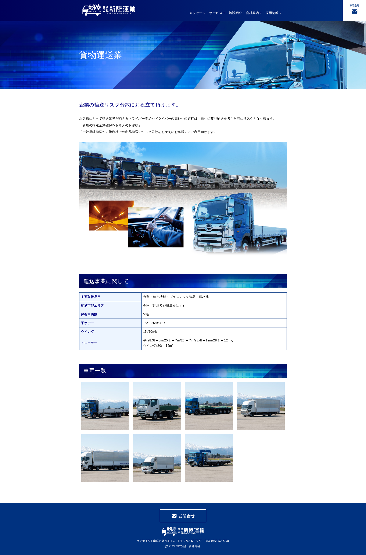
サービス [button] (215, 13)
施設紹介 (235, 13)
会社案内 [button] (252, 13)
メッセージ (197, 13)
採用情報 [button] (272, 13)
